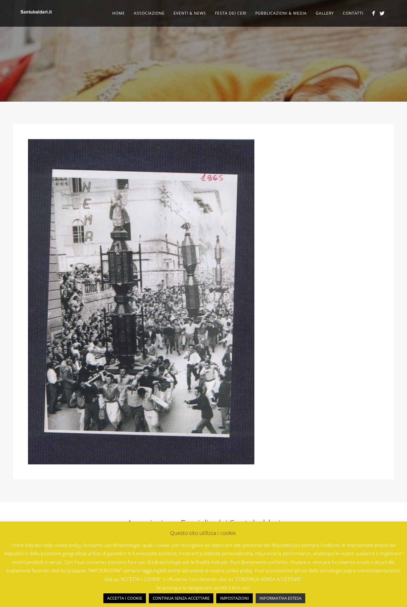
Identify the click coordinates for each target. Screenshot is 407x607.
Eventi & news (190, 13)
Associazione (149, 13)
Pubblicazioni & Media (281, 13)
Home (118, 13)
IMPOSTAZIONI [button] (234, 598)
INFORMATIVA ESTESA (280, 598)
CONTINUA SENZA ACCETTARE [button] (181, 598)
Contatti (353, 13)
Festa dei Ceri (230, 13)
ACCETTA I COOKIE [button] (124, 598)
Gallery (325, 13)
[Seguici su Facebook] (373, 13)
